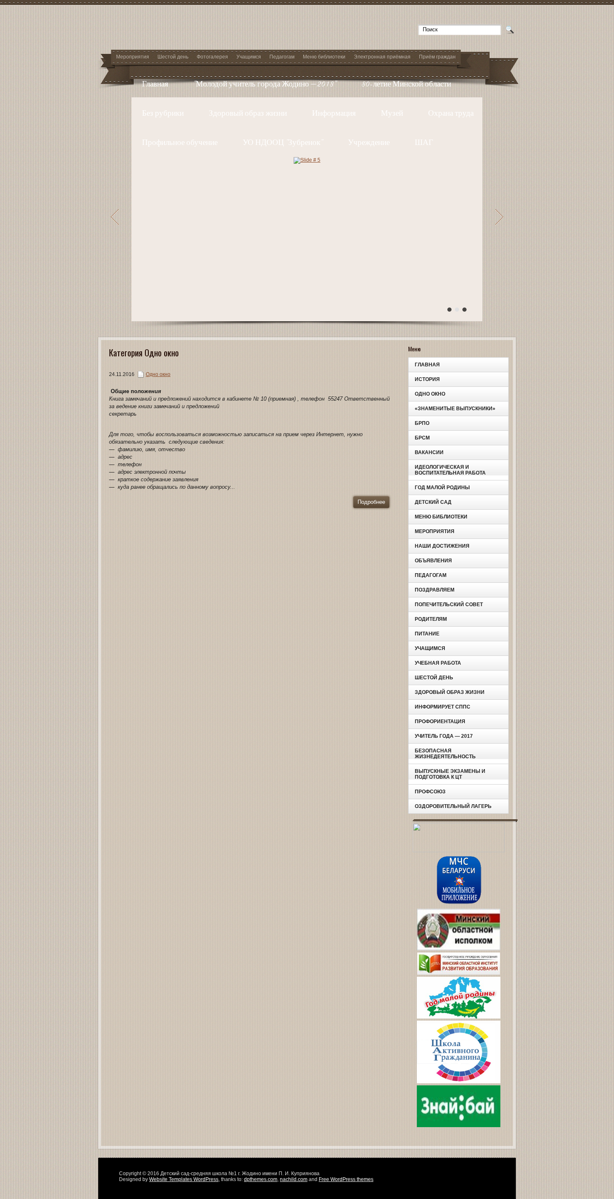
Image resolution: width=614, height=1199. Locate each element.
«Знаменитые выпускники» (455, 409)
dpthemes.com (260, 1179)
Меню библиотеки (324, 57)
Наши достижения (442, 546)
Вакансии (429, 452)
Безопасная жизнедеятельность (445, 754)
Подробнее (371, 502)
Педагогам (281, 57)
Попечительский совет (449, 604)
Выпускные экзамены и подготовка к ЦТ (450, 774)
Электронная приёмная (382, 57)
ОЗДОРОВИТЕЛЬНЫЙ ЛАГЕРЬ (453, 806)
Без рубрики (163, 113)
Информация (334, 113)
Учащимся (248, 57)
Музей (392, 113)
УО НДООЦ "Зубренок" (283, 142)
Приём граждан (437, 57)
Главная (155, 83)
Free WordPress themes (346, 1179)
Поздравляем (434, 590)
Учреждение (369, 142)
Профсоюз (430, 792)
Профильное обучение (180, 142)
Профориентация (440, 721)
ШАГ (424, 142)
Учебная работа (438, 663)
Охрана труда (451, 113)
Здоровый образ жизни (248, 113)
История (427, 379)
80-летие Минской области (406, 83)
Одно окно (430, 394)
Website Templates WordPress (183, 1179)
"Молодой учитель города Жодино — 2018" (265, 83)
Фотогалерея (212, 57)
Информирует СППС (442, 707)
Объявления (433, 561)
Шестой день (172, 57)
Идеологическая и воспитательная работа (450, 470)
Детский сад (433, 502)
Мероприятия (132, 57)
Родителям (431, 619)
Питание (427, 634)
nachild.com (293, 1179)
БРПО (422, 423)
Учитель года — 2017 (444, 736)
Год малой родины (442, 487)
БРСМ (422, 438)
